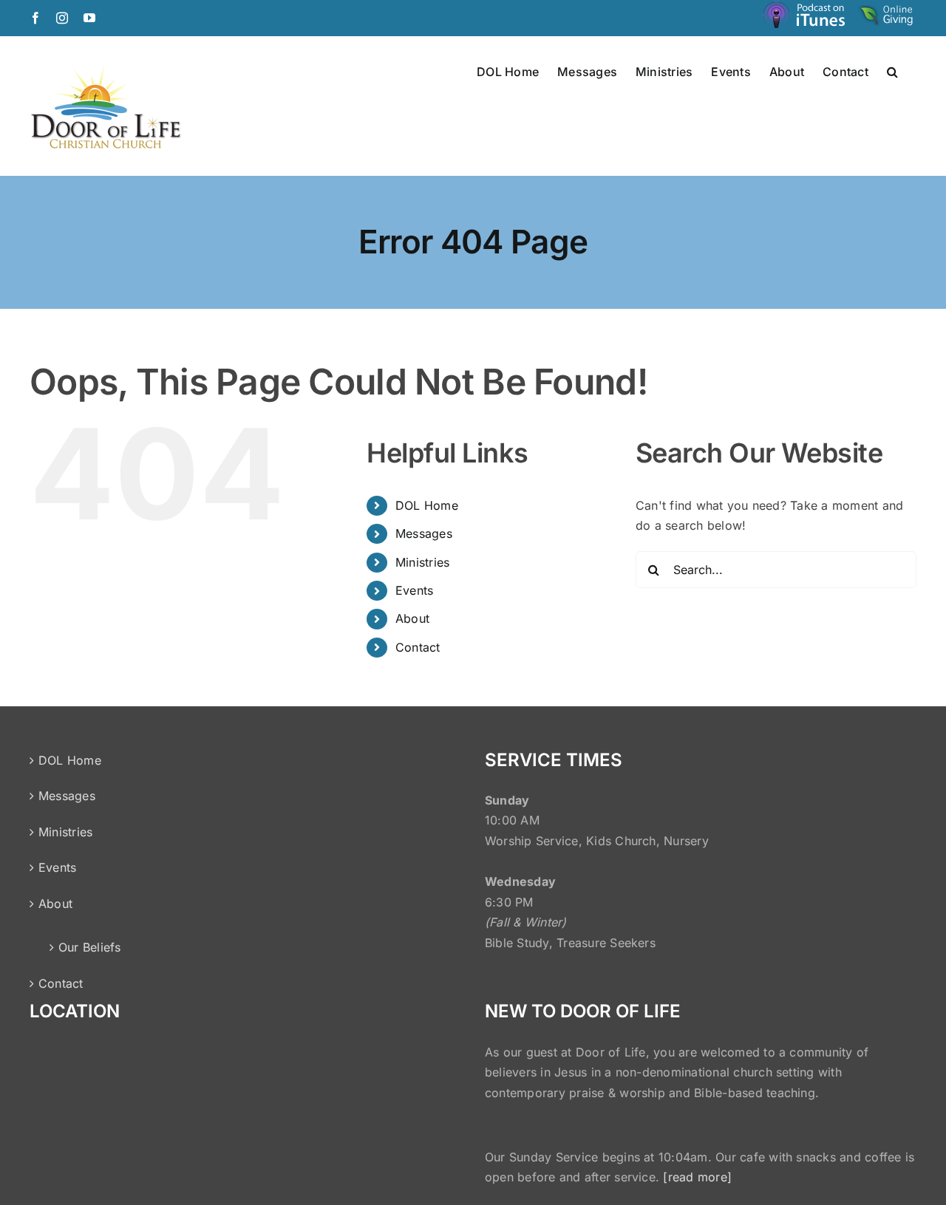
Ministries (422, 562)
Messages (423, 533)
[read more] (697, 1177)
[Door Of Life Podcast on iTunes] (805, 17)
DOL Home (426, 505)
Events (414, 590)
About (412, 618)
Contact (417, 647)
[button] (892, 71)
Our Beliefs (89, 947)
